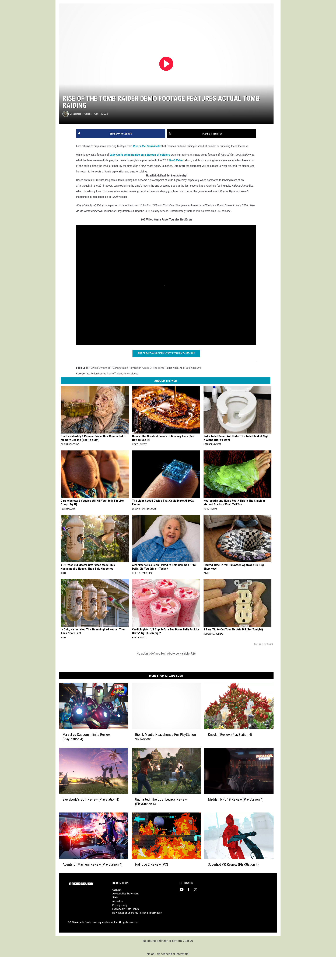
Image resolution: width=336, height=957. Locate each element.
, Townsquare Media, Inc (104, 922)
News (127, 373)
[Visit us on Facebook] (190, 889)
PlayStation (121, 367)
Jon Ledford (75, 114)
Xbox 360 (185, 367)
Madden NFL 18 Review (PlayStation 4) (235, 799)
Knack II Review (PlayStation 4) (230, 734)
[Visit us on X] (197, 889)
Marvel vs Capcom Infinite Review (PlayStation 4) (86, 736)
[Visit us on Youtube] (183, 889)
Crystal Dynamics (100, 367)
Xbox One (196, 367)
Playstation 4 (136, 367)
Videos (134, 373)
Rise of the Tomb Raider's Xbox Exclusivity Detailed (166, 353)
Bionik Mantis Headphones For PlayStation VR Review (165, 736)
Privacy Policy (119, 905)
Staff (115, 897)
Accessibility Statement (125, 893)
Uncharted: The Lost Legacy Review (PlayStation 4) (161, 801)
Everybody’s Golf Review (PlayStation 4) (90, 799)
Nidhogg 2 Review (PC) (151, 864)
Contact (116, 889)
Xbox (175, 367)
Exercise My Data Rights (125, 909)
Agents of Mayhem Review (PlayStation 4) (92, 864)
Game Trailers (114, 373)
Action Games (98, 373)
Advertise (117, 901)
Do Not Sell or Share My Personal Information (137, 912)
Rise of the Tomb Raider (158, 367)
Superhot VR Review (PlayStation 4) (233, 864)
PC (112, 367)
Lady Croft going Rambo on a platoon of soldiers (140, 154)
